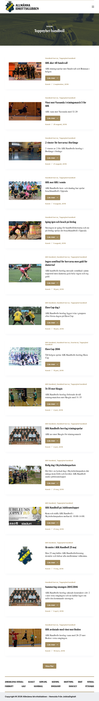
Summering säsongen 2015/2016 (61, 586)
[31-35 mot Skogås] (25, 397)
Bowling (43, 682)
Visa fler (49, 666)
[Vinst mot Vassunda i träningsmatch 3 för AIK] (25, 111)
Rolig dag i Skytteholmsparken (60, 465)
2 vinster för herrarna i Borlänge (61, 142)
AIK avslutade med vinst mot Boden (63, 629)
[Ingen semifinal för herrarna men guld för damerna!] (25, 273)
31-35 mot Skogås (54, 388)
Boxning (55, 682)
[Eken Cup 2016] (25, 356)
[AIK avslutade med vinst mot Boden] (25, 638)
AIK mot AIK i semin (55, 182)
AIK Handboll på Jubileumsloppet (62, 507)
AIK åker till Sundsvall (56, 62)
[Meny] (93, 7)
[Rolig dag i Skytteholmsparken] (25, 475)
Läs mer (53, 79)
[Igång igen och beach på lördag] (25, 230)
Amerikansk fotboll (14, 682)
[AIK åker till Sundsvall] (25, 71)
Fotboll (90, 682)
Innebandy (56, 686)
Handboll (38, 686)
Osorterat (75, 343)
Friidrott (9, 686)
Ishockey (73, 686)
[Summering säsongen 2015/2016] (25, 597)
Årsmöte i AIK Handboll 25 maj (60, 547)
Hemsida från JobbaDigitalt (62, 696)
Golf (24, 686)
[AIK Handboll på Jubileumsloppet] (25, 516)
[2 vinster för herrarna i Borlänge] (25, 151)
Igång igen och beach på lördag (60, 221)
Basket (31, 682)
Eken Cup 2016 (52, 349)
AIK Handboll (50, 257)
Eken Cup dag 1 (52, 307)
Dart (80, 682)
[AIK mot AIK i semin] (25, 191)
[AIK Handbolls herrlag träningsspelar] (25, 435)
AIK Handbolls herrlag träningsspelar (64, 428)
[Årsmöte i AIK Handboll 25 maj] (25, 556)
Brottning (68, 682)
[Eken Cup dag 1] (25, 316)
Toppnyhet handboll (67, 58)
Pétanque (89, 686)
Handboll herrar (51, 58)
